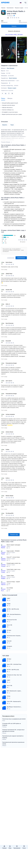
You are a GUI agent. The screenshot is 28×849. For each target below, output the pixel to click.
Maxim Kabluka (13, 78)
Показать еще (14, 534)
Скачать (14, 26)
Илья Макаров (10, 68)
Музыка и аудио (12, 88)
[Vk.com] (5, 93)
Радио (12, 124)
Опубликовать (21, 257)
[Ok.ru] (9, 93)
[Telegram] (2, 93)
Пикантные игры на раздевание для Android (14, 719)
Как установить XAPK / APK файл (14, 34)
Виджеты (4, 124)
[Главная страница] (5, 4)
